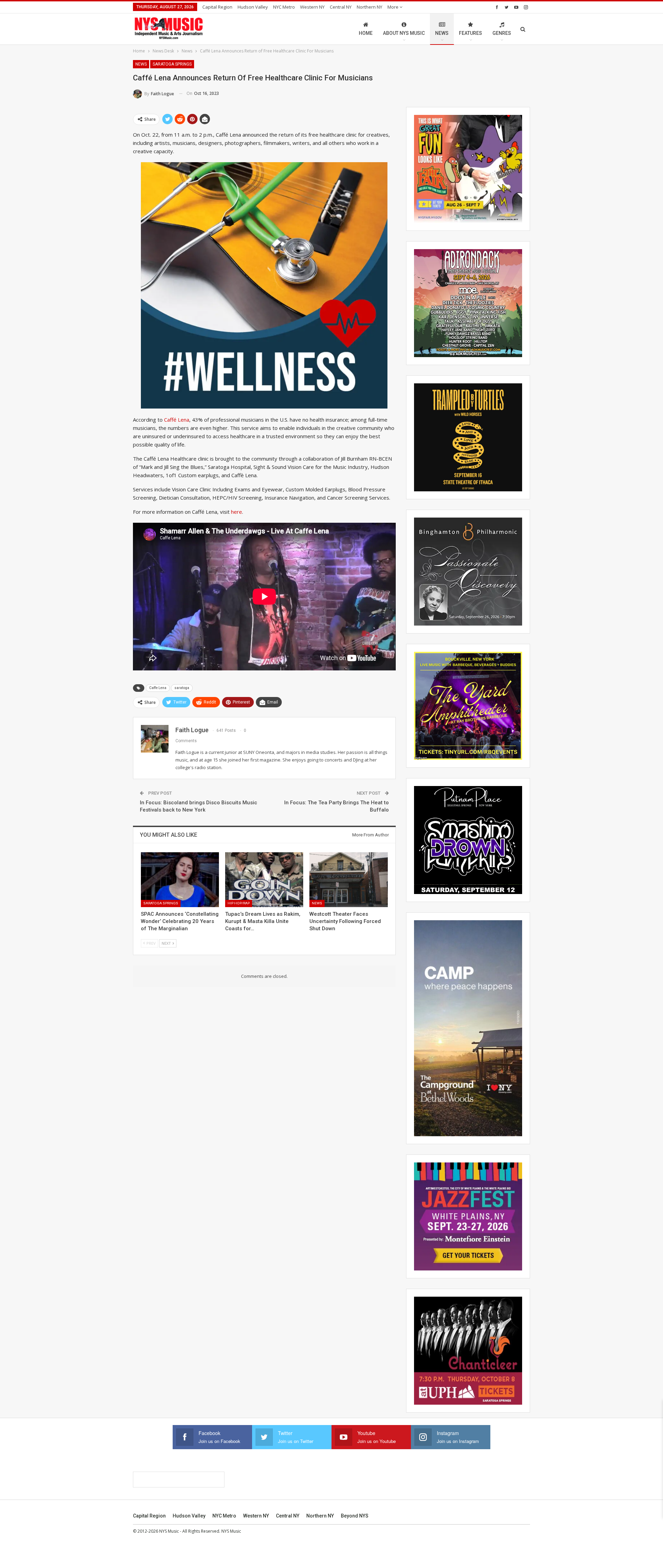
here (236, 511)
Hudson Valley (253, 7)
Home (366, 33)
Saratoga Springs (172, 64)
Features (470, 33)
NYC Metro (284, 7)
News (442, 33)
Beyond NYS (354, 1516)
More (393, 7)
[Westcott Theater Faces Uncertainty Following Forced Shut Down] (348, 879)
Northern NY (369, 7)
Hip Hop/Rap (239, 903)
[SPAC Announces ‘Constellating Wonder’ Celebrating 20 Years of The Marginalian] (180, 879)
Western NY (312, 7)
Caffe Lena (157, 688)
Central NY (341, 7)
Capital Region (217, 7)
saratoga (181, 688)
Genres (501, 33)
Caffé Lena (176, 419)
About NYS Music (404, 33)
